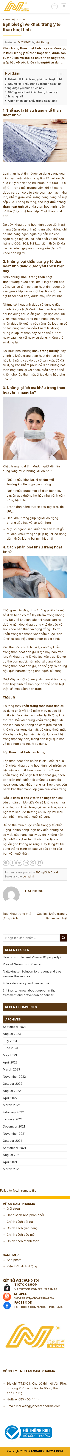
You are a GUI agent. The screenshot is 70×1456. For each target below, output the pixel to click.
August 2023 (12, 1034)
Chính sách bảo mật (21, 1234)
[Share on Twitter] (19, 863)
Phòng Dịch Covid (15, 19)
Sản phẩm (14, 1260)
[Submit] (63, 937)
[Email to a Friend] (26, 863)
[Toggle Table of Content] (59, 74)
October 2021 (12, 1140)
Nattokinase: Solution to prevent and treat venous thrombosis (32, 974)
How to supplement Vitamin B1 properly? (32, 957)
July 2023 (10, 1041)
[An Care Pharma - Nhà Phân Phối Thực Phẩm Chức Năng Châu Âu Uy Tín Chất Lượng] (26, 6)
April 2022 (10, 1098)
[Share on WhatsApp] (6, 863)
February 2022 (13, 1112)
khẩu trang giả (31, 807)
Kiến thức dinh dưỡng (22, 1266)
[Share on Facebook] (13, 863)
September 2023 (14, 1027)
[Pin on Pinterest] (33, 863)
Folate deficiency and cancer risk (26, 983)
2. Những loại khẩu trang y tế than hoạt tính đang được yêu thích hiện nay (33, 86)
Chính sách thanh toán (23, 1241)
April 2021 (10, 1162)
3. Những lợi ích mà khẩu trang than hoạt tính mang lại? (31, 94)
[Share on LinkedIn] (40, 863)
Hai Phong (42, 42)
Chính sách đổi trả (20, 1221)
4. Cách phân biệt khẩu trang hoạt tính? (31, 100)
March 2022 (11, 1105)
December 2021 (14, 1126)
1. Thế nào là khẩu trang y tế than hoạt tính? (33, 79)
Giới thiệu (13, 1208)
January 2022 (13, 1119)
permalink (29, 876)
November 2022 (14, 1076)
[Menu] (54, 6)
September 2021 (14, 1148)
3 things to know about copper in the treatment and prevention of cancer (29, 993)
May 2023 (10, 1055)
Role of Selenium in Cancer (22, 964)
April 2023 (10, 1062)
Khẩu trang (11, 466)
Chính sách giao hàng (22, 1228)
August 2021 (11, 1155)
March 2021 (11, 1169)
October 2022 (12, 1083)
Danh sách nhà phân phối (25, 1215)
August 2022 (12, 1091)
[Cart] (64, 6)
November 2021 (14, 1133)
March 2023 (11, 1069)
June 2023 (10, 1048)
